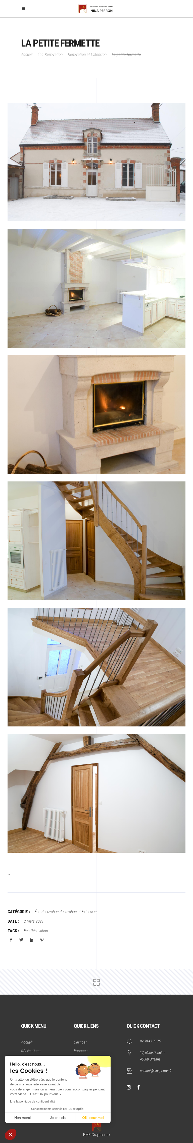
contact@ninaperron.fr (155, 1071)
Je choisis (58, 1118)
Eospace (80, 1050)
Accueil (26, 54)
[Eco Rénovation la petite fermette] (96, 162)
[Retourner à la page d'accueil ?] (96, 1125)
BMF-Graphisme (96, 1134)
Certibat (80, 1042)
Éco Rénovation (50, 54)
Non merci (22, 1118)
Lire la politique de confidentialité (32, 1101)
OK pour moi (93, 1118)
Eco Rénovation (36, 930)
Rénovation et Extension (87, 54)
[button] (11, 1134)
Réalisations (30, 1050)
